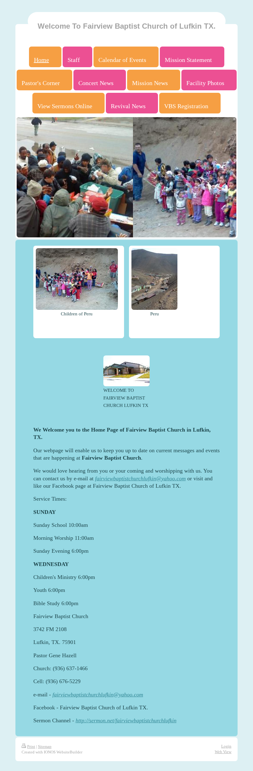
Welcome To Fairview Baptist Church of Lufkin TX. (127, 26)
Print (31, 746)
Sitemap (45, 746)
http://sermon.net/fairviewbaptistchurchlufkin (126, 720)
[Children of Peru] (77, 279)
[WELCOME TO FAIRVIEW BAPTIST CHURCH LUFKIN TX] (126, 370)
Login (226, 746)
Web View (223, 751)
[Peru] (154, 279)
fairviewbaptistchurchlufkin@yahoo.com (140, 478)
